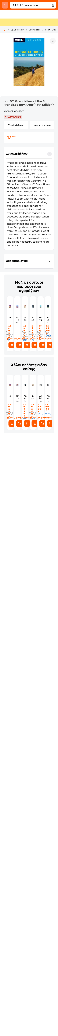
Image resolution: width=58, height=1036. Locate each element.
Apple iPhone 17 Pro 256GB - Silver (40, 398)
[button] (29, 198)
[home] (4, 30)
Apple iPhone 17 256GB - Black (48, 398)
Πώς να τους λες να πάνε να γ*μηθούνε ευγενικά (40, 320)
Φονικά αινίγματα (25, 319)
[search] (14, 5)
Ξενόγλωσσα (34, 30)
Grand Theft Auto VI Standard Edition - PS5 (17, 320)
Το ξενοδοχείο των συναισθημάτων (48, 320)
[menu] (5, 5)
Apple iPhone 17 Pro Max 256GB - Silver (25, 398)
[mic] (53, 5)
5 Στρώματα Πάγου (33, 320)
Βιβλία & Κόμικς (17, 30)
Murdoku (9, 318)
